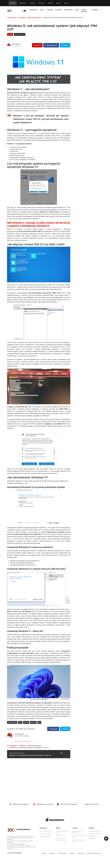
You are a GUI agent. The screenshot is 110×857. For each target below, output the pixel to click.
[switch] (24, 11)
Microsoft (26, 722)
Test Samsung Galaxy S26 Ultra (63, 832)
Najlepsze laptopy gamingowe (77, 832)
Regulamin (52, 853)
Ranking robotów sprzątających (93, 837)
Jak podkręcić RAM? (45, 836)
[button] (101, 11)
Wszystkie (12, 3)
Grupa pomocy (84, 10)
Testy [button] (42, 10)
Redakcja (44, 853)
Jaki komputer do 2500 (46, 831)
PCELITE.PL (72, 853)
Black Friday (81, 853)
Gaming (32, 3)
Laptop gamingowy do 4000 (78, 841)
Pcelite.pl (95, 10)
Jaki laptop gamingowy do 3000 (79, 836)
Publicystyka (68, 10)
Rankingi (50, 10)
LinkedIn (16, 738)
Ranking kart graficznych (95, 831)
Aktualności (33, 10)
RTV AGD (41, 3)
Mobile (50, 3)
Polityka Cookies (62, 853)
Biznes (58, 3)
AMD (39, 722)
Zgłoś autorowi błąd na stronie (22, 741)
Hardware (22, 3)
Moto (66, 3)
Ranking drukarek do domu (96, 833)
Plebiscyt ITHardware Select (94, 853)
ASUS (20, 722)
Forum (77, 10)
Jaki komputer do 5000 (46, 833)
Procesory (33, 722)
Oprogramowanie (12, 722)
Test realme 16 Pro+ (61, 835)
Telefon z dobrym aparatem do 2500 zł (61, 839)
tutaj (30, 212)
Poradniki (58, 10)
